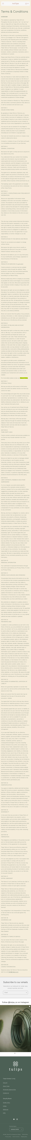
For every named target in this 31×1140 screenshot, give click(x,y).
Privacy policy (8, 1136)
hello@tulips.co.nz (13, 972)
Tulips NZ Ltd (9, 1134)
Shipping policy (24, 1136)
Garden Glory (6, 1102)
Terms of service (16, 1136)
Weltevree (5, 1109)
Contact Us (6, 1093)
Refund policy (25, 1134)
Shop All (5, 1082)
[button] (1, 1028)
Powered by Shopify (16, 1134)
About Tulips (6, 1086)
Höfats (5, 1106)
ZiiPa (4, 1113)
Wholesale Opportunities (9, 1089)
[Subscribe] (26, 992)
